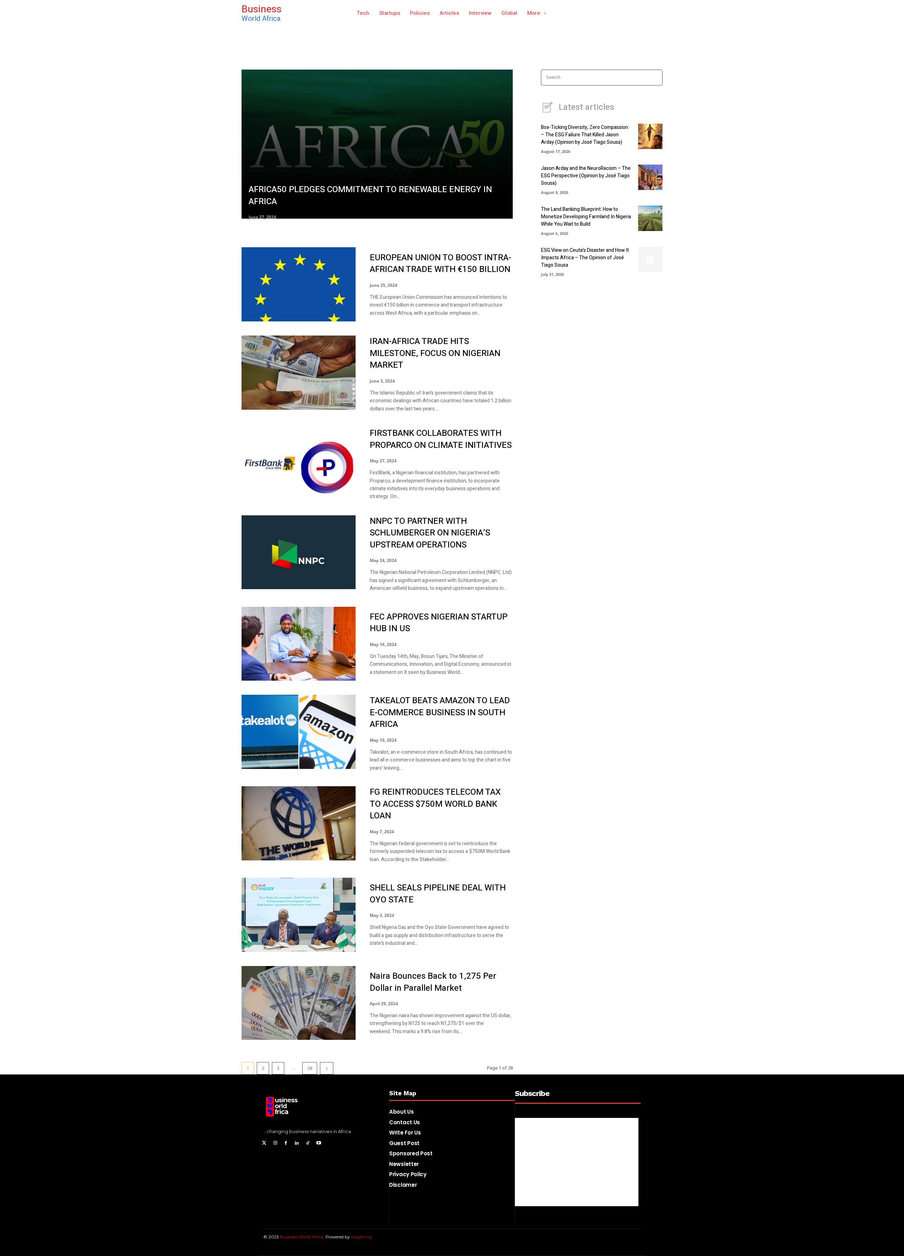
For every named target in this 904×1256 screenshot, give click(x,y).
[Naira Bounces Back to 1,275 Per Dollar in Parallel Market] (299, 1003)
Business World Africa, (303, 1236)
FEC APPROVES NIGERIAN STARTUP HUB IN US (438, 623)
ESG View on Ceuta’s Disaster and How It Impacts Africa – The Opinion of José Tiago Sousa (585, 258)
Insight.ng (361, 1236)
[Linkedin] (297, 1143)
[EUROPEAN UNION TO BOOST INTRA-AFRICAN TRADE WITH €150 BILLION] (299, 284)
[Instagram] (642, 13)
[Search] (654, 77)
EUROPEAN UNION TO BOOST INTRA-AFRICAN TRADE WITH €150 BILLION (440, 263)
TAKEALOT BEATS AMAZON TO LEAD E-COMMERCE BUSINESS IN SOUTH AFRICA (440, 712)
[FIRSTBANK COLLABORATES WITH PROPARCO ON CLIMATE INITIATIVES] (299, 464)
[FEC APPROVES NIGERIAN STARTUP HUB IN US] (299, 644)
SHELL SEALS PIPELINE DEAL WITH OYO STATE (438, 894)
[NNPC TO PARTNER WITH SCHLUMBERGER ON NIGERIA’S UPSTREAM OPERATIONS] (299, 552)
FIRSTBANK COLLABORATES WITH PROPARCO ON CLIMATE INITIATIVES (441, 439)
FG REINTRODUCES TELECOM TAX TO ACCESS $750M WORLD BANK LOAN (435, 804)
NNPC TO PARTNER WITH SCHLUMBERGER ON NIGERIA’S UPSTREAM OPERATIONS (430, 533)
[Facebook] (626, 13)
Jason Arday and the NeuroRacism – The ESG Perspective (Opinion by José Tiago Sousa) (586, 176)
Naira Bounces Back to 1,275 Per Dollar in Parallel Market (433, 982)
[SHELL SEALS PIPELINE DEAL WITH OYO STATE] (299, 915)
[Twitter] (264, 1143)
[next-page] (326, 1068)
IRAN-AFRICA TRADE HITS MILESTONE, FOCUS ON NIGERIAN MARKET (435, 353)
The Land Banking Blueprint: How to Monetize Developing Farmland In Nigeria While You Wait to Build (586, 217)
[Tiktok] (307, 1143)
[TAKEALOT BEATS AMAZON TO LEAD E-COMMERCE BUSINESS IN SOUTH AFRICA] (299, 732)
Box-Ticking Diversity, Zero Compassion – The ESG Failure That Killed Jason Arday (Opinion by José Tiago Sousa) (584, 135)
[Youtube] (318, 1143)
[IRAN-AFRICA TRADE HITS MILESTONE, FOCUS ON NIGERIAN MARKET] (299, 373)
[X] (656, 13)
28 (309, 1068)
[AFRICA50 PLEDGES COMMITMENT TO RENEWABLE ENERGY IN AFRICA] (377, 144)
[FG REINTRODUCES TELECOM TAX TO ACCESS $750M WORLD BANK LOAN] (299, 823)
